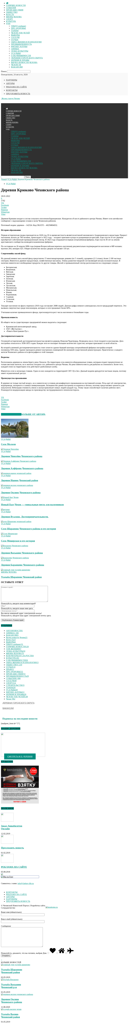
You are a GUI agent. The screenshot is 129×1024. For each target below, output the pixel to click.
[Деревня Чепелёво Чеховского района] (10, 449)
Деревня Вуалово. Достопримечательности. (25, 516)
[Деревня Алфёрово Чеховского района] (18, 461)
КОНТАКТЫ (12, 90)
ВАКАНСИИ (17, 67)
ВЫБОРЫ (15, 35)
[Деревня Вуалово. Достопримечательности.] (5, 509)
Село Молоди (8, 444)
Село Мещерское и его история (18, 541)
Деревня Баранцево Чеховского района (22, 565)
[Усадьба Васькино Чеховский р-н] (10, 979)
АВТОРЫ (10, 83)
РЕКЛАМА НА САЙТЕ (16, 87)
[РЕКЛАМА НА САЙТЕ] (7, 862)
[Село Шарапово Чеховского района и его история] (16, 521)
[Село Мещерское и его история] (9, 534)
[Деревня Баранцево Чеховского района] (15, 558)
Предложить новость (12, 847)
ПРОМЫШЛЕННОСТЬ (21, 44)
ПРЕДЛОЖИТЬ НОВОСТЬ (18, 94)
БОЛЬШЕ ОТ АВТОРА (33, 414)
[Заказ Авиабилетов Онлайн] (7, 821)
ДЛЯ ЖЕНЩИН (13, 649)
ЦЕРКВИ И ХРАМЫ (20, 60)
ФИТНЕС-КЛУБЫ (19, 46)
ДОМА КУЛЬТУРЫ (19, 51)
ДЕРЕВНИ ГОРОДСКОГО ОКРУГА (27, 58)
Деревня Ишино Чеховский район (19, 480)
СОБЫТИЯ (11, 8)
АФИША (15, 49)
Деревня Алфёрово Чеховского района (22, 468)
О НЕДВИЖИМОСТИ (21, 56)
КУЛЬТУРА (11, 21)
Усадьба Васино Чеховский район (10, 1015)
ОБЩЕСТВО (12, 12)
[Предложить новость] (7, 843)
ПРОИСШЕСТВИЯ (14, 10)
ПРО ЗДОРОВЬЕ (18, 28)
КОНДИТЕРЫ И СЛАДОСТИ (20, 656)
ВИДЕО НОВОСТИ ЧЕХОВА (24, 62)
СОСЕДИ (15, 37)
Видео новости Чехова (16, 637)
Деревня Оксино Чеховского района (21, 492)
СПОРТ (9, 19)
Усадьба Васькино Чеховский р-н (11, 986)
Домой (4, 179)
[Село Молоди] (14, 437)
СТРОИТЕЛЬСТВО (15, 685)
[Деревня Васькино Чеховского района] (14, 546)
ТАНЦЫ (15, 30)
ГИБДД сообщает (18, 26)
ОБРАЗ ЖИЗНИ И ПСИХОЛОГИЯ (26, 42)
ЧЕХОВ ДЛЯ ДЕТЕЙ (20, 33)
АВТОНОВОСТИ (14, 631)
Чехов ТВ (10, 699)
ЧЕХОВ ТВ (16, 65)
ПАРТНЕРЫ (11, 80)
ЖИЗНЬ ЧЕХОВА (14, 17)
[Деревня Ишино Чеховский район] (16, 473)
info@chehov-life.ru (26, 883)
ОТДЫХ (14, 40)
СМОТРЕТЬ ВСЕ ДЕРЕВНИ (20, 756)
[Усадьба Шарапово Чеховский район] (15, 570)
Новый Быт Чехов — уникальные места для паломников (32, 504)
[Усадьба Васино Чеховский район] (11, 1009)
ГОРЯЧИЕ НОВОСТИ (16, 5)
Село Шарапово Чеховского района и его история (28, 528)
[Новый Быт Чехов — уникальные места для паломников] (10, 497)
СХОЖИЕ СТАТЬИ (11, 414)
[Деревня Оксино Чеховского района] (17, 485)
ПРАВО (10, 669)
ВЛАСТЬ (10, 14)
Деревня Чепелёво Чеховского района (21, 456)
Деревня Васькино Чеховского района (22, 553)
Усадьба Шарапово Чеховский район (21, 577)
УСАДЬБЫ (16, 53)
